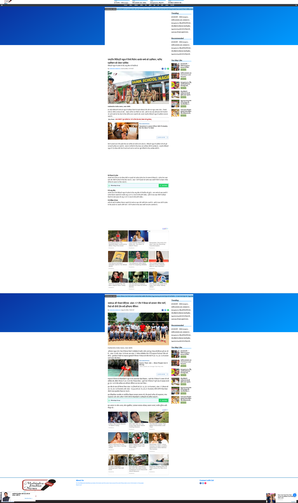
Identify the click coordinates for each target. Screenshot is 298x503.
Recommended (177, 38)
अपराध (166, 5)
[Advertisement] (138, 21)
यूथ (154, 5)
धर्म (158, 5)
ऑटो (162, 5)
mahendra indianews (114, 68)
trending (175, 13)
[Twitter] (203, 483)
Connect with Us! (207, 480)
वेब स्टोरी (172, 5)
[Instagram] (205, 483)
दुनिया (150, 5)
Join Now (164, 185)
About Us (80, 480)
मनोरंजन (136, 5)
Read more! (79, 485)
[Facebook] (201, 483)
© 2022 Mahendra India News (7, 501)
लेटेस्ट (131, 5)
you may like (176, 60)
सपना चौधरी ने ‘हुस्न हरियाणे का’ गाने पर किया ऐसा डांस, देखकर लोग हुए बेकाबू (133, 119)
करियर (141, 5)
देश (146, 5)
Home (125, 5)
